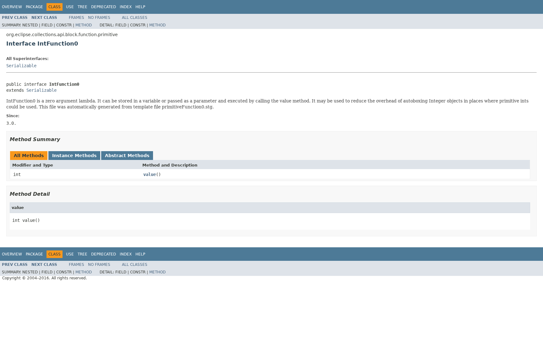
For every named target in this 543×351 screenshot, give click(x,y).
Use (70, 7)
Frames (76, 17)
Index (126, 7)
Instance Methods (74, 155)
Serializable (21, 65)
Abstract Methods (127, 155)
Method (83, 25)
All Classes (134, 17)
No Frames (99, 17)
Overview (12, 7)
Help (140, 7)
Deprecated (103, 7)
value (149, 174)
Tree (82, 7)
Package (34, 7)
